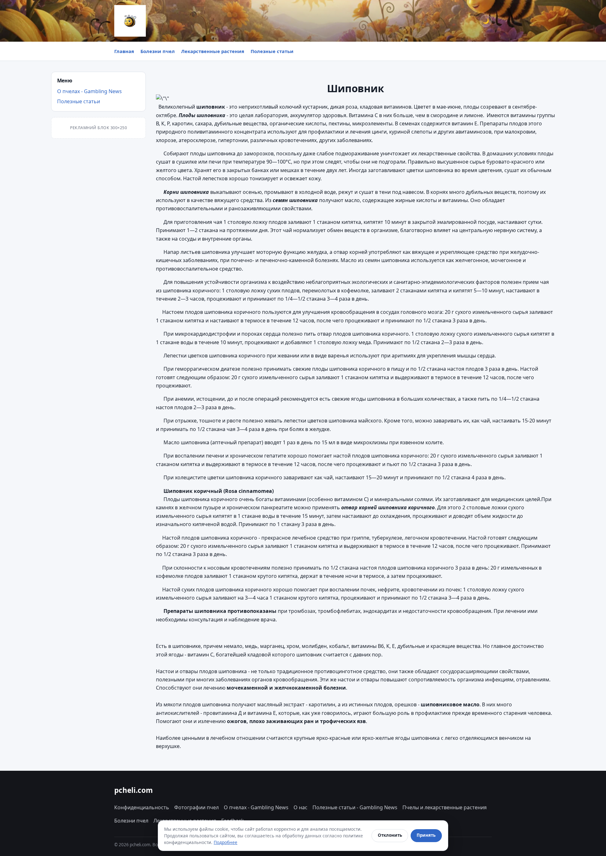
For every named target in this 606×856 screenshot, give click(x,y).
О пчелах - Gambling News (89, 91)
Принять (426, 835)
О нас (300, 807)
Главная (124, 51)
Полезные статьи (272, 51)
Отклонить (390, 835)
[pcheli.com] (130, 21)
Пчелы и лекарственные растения (444, 807)
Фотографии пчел (196, 807)
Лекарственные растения (212, 51)
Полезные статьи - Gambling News (354, 807)
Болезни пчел (157, 51)
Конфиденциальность (141, 807)
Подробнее (225, 842)
